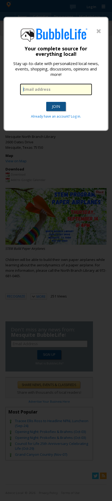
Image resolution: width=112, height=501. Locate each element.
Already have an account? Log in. (56, 116)
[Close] (99, 31)
